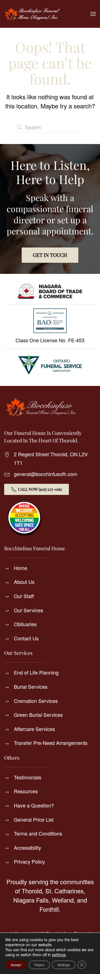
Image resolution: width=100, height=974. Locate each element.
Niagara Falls (31, 900)
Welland (63, 900)
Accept (16, 964)
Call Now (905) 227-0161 (40, 489)
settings (59, 954)
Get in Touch (50, 255)
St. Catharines (64, 890)
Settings (64, 964)
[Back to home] (32, 14)
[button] (93, 14)
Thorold (32, 890)
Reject (39, 964)
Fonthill (49, 909)
